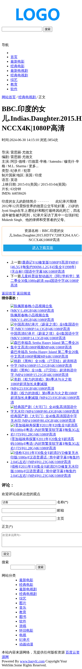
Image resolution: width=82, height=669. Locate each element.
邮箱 (60, 510)
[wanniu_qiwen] (36, 24)
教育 (13, 84)
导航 (5, 45)
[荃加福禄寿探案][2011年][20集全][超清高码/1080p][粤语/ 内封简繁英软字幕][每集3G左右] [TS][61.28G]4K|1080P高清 (45, 443)
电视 (22, 635)
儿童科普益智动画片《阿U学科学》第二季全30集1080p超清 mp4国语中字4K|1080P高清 (45, 280)
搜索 (48, 29)
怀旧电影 (26, 630)
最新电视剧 (19, 70)
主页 (60, 518)
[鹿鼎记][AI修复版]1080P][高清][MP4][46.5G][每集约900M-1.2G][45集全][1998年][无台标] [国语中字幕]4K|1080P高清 (44, 266)
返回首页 (9, 293)
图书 (22, 617)
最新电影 (17, 61)
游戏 (22, 626)
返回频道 (24, 293)
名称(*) (62, 502)
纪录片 (24, 639)
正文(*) (7, 526)
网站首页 (9, 97)
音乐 (22, 607)
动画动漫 (26, 644)
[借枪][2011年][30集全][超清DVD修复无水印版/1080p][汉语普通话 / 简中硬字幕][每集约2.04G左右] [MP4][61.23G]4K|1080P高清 (44, 471)
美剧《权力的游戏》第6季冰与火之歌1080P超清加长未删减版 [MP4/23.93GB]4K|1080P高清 (45, 397)
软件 (13, 89)
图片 (22, 603)
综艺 (13, 80)
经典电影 (17, 66)
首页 (13, 57)
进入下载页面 (42, 248)
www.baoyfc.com (32, 661)
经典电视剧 (19, 75)
